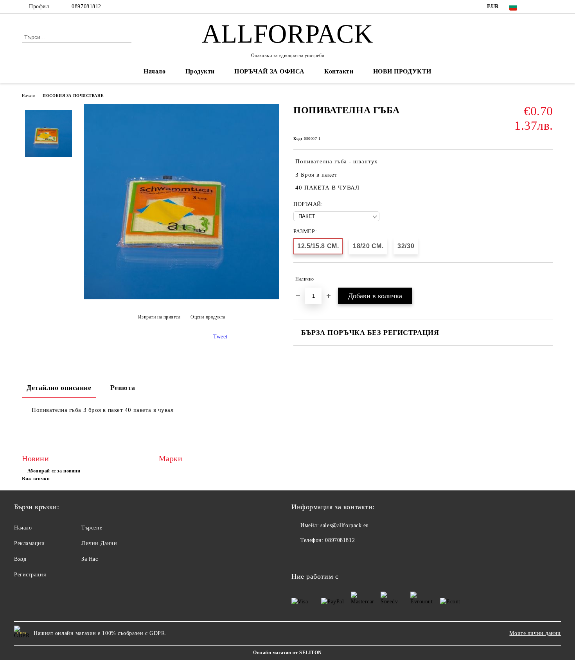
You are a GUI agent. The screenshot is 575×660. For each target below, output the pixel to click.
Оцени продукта (207, 317)
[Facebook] (537, 6)
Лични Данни (99, 543)
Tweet (220, 337)
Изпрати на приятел (159, 317)
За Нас (89, 559)
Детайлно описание (59, 388)
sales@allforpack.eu (344, 525)
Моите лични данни (535, 633)
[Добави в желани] (547, 279)
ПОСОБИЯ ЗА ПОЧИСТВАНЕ (73, 95)
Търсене (91, 528)
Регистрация (30, 575)
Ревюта (122, 388)
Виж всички (36, 478)
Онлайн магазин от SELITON (287, 652)
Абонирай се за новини (53, 471)
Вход (20, 559)
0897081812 (86, 6)
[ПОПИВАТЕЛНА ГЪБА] (181, 297)
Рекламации (29, 543)
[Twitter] (548, 6)
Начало (154, 71)
